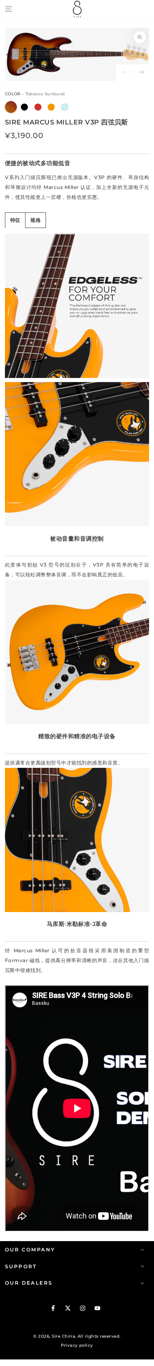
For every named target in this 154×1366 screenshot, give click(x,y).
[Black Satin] (24, 107)
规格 (35, 220)
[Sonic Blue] (65, 107)
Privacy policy (77, 1345)
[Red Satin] (38, 107)
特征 (15, 220)
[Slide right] (141, 72)
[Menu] (8, 8)
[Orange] (51, 107)
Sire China (63, 1336)
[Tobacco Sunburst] (11, 107)
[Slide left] (124, 72)
